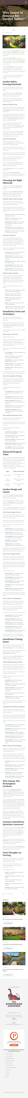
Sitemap (7, 1072)
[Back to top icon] (14, 1089)
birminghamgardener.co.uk (14, 1012)
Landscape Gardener (10, 1058)
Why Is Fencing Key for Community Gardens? (13, 919)
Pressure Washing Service (11, 1067)
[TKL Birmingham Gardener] (3, 2)
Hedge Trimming (9, 1063)
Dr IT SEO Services (20, 1092)
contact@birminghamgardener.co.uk (14, 1024)
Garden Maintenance (10, 1060)
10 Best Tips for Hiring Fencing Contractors (12, 944)
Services (7, 1074)
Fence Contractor (9, 1054)
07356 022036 (14, 1020)
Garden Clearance (9, 1056)
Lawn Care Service (9, 1065)
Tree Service (8, 1070)
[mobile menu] (26, 2)
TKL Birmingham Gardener (14, 987)
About (7, 1076)
